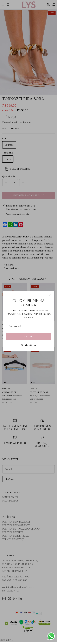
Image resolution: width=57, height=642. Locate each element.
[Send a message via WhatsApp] (51, 636)
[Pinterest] (26, 345)
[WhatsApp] (31, 345)
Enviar (28, 336)
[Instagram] (22, 345)
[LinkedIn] (35, 345)
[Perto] (50, 295)
